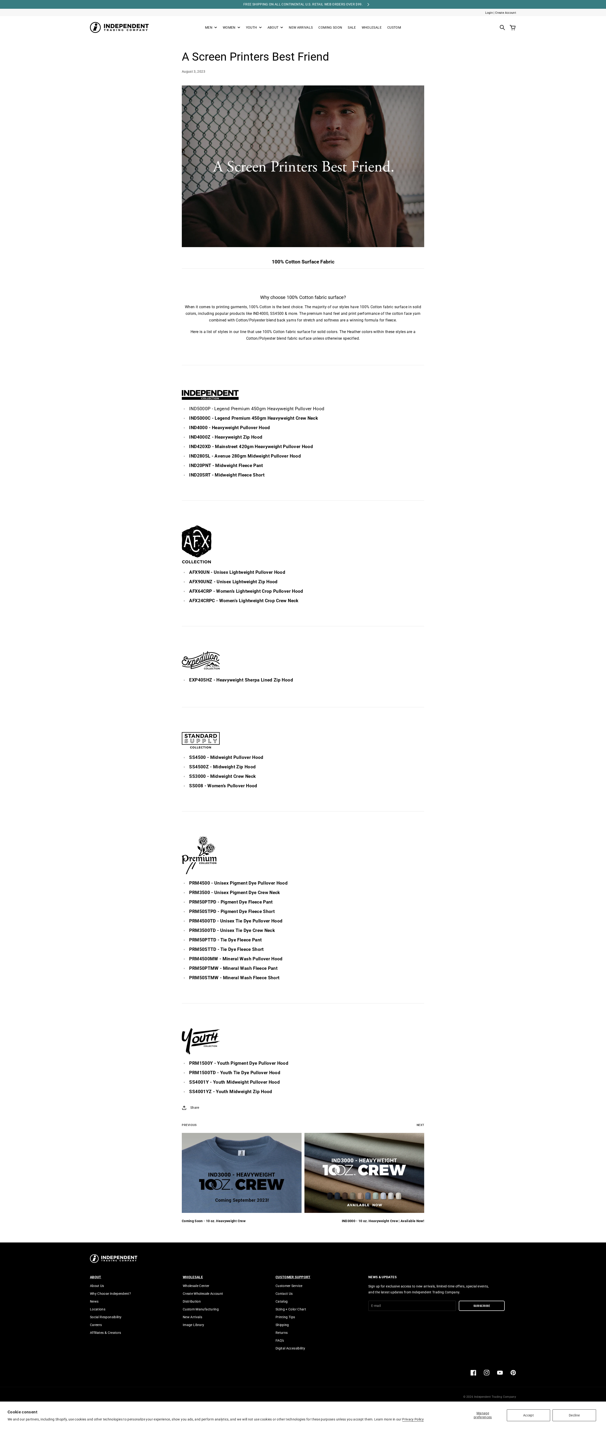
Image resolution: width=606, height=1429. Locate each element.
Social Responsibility (105, 1317)
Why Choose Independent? (110, 1293)
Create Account (505, 12)
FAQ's (280, 1340)
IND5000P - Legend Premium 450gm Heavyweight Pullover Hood (256, 408)
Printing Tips (285, 1317)
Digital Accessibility (290, 1348)
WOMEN (229, 27)
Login (489, 12)
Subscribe (481, 1306)
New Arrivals (192, 1317)
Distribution (192, 1301)
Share (194, 1107)
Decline (574, 1415)
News (94, 1301)
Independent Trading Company (495, 1396)
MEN (208, 27)
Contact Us (284, 1293)
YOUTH (251, 27)
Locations (97, 1309)
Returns (282, 1333)
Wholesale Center (196, 1286)
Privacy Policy (413, 1419)
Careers (96, 1325)
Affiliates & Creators (105, 1333)
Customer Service (289, 1286)
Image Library (193, 1325)
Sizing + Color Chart (291, 1309)
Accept (528, 1415)
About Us (97, 1286)
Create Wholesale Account (203, 1293)
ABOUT (273, 27)
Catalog (282, 1301)
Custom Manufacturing (201, 1309)
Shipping (282, 1325)
